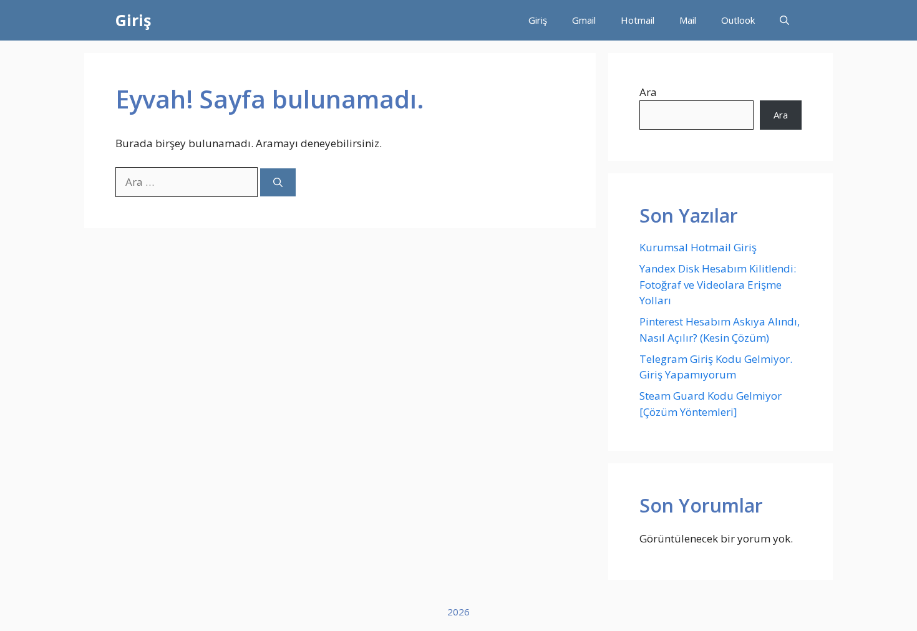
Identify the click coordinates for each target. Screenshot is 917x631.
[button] (784, 20)
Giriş (133, 20)
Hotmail (637, 20)
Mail (687, 20)
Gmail (584, 20)
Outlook (738, 20)
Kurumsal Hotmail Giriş (698, 247)
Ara (648, 92)
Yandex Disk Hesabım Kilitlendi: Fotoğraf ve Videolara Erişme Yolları (717, 284)
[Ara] (278, 182)
